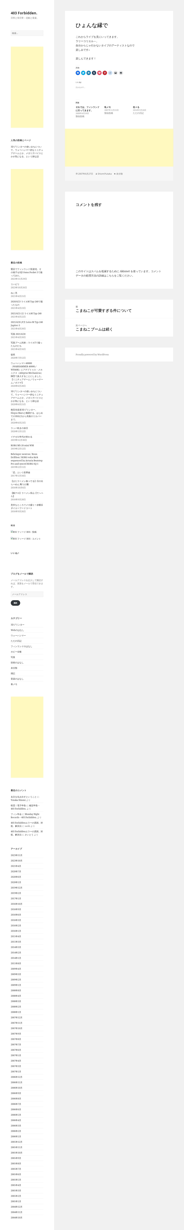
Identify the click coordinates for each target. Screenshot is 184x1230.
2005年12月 (16, 1141)
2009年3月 (16, 974)
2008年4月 (16, 995)
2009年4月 (16, 968)
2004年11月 (16, 1212)
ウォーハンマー (18, 635)
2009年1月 (16, 985)
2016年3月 (16, 920)
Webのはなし (17, 630)
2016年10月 (16, 903)
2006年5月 (16, 1114)
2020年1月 (16, 882)
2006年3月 (16, 1125)
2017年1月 (16, 898)
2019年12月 (16, 887)
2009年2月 (16, 979)
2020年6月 (16, 876)
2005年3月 (16, 1190)
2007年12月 (16, 1017)
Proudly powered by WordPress (92, 354)
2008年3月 (16, 1001)
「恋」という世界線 (20, 472)
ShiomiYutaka (105, 173)
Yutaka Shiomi (18, 800)
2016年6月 (16, 914)
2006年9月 (16, 1093)
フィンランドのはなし (21, 646)
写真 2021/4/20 (18, 333)
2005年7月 (16, 1168)
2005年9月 (16, 1158)
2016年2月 (16, 925)
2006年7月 (16, 1103)
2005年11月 (16, 1147)
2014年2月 (16, 952)
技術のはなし (17, 662)
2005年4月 (16, 1185)
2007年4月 (16, 1060)
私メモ (107, 107)
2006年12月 (16, 1076)
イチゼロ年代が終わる (21, 436)
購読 (15, 603)
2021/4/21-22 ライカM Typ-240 (26, 313)
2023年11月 (16, 855)
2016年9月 (16, 909)
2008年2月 (16, 1006)
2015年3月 (16, 941)
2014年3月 (16, 947)
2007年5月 (16, 1055)
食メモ (14, 684)
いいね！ (15, 553)
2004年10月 (16, 1217)
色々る (136, 107)
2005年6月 (16, 1174)
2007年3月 (16, 1066)
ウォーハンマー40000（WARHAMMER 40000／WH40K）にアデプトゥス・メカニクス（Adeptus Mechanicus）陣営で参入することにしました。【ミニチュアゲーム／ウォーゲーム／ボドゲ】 (27, 373)
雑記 (13, 673)
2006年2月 (16, 1131)
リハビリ (15, 284)
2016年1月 (16, 930)
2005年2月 (16, 1195)
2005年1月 (16, 1201)
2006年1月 (16, 1136)
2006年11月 (16, 1082)
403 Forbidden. (24, 12)
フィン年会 (16, 814)
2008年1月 (16, 1012)
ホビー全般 (16, 651)
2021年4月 (16, 866)
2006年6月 (16, 1109)
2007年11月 (16, 1022)
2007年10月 (16, 1028)
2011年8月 (16, 963)
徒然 (13, 354)
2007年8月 (16, 1039)
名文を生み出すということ (24, 796)
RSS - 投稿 (31, 531)
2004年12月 (16, 1206)
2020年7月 (16, 871)
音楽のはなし (17, 678)
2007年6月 (16, 1049)
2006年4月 (16, 1120)
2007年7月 (16, 1044)
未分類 (14, 667)
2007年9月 (16, 1033)
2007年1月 (16, 1071)
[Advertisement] (27, 87)
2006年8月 (16, 1098)
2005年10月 (16, 1152)
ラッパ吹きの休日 (19, 428)
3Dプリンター (17, 624)
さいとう (29, 834)
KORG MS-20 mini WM (22, 445)
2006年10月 (16, 1087)
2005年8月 (16, 1163)
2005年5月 (16, 1179)
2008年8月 (16, 990)
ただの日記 (16, 640)
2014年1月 (16, 957)
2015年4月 (16, 936)
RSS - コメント (33, 538)
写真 (13, 657)
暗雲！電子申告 (18, 805)
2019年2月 (16, 893)
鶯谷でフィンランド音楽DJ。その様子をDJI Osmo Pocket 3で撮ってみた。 (26, 272)
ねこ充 (14, 292)
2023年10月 (16, 860)
